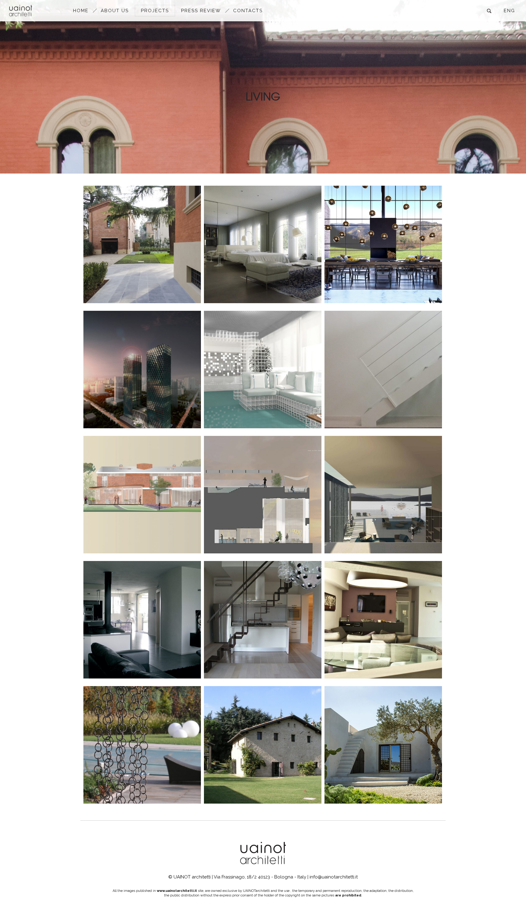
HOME (81, 10)
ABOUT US (115, 10)
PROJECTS (155, 10)
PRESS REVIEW (201, 10)
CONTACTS (248, 10)
